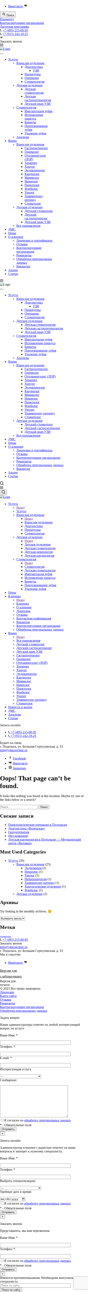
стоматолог (5, 936)
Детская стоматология (34, 90)
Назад (20, 507)
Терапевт (31, 163)
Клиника (22, 603)
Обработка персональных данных (40, 465)
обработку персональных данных (47, 1120)
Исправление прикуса (34, 116)
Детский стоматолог (39, 211)
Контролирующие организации (22, 23)
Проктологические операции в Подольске (37, 824)
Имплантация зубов (38, 111)
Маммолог (32, 177)
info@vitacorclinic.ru (13, 750)
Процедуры (33, 74)
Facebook (19, 758)
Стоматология (34, 81)
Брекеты (30, 122)
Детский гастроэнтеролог (36, 216)
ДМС (12, 229)
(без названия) (18, 836)
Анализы (22, 137)
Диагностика (34, 67)
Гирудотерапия (18, 832)
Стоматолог (33, 203)
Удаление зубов (35, 133)
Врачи (12, 140)
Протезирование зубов (40, 350)
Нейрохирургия (36, 879)
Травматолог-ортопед (34, 198)
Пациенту (7, 19)
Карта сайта (8, 996)
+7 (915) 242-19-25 (15, 34)
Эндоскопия (33, 868)
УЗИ (36, 70)
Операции (32, 78)
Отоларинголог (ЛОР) (40, 376)
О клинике (15, 237)
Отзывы (22, 244)
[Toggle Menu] (1, 53)
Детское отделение (29, 85)
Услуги (13, 59)
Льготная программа (14, 26)
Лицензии (7, 992)
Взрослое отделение (30, 63)
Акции (13, 270)
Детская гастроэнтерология (38, 98)
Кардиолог (32, 174)
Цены (12, 233)
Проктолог (32, 185)
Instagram (19, 768)
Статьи (13, 273)
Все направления (28, 225)
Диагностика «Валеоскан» (26, 828)
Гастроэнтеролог (36, 148)
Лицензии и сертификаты (34, 240)
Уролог (30, 192)
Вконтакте (16, 6)
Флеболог (31, 188)
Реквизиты (24, 255)
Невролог (31, 181)
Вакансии (23, 266)
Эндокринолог (35, 170)
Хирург (30, 166)
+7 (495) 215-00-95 (15, 30)
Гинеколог (32, 152)
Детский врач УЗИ (38, 104)
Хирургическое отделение (43, 886)
